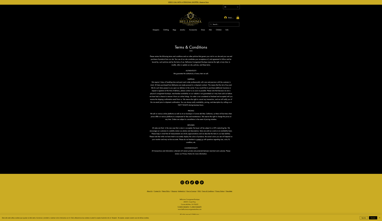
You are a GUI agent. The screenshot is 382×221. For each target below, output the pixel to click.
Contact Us (157, 191)
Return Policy (166, 191)
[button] (237, 17)
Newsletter (229, 191)
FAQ (199, 191)
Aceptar (373, 218)
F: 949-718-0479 (195, 207)
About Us (150, 191)
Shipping (174, 191)
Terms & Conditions (208, 191)
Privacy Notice (219, 191)
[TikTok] (192, 182)
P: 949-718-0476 (183, 207)
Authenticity (181, 191)
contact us (199, 139)
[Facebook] (187, 182)
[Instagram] (182, 182)
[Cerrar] (379, 217)
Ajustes (364, 218)
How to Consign (191, 191)
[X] (197, 182)
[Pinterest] (202, 182)
